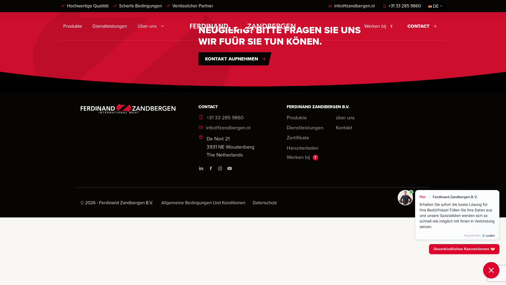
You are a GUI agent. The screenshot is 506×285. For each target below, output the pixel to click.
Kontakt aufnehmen (231, 58)
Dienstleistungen (110, 26)
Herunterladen (302, 147)
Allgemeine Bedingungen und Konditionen (203, 203)
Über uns (147, 26)
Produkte (72, 26)
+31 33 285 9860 (404, 6)
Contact (418, 26)
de (436, 6)
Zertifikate (298, 137)
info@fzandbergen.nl (354, 6)
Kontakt (344, 127)
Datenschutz (265, 203)
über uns (345, 117)
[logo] (242, 26)
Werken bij (378, 26)
